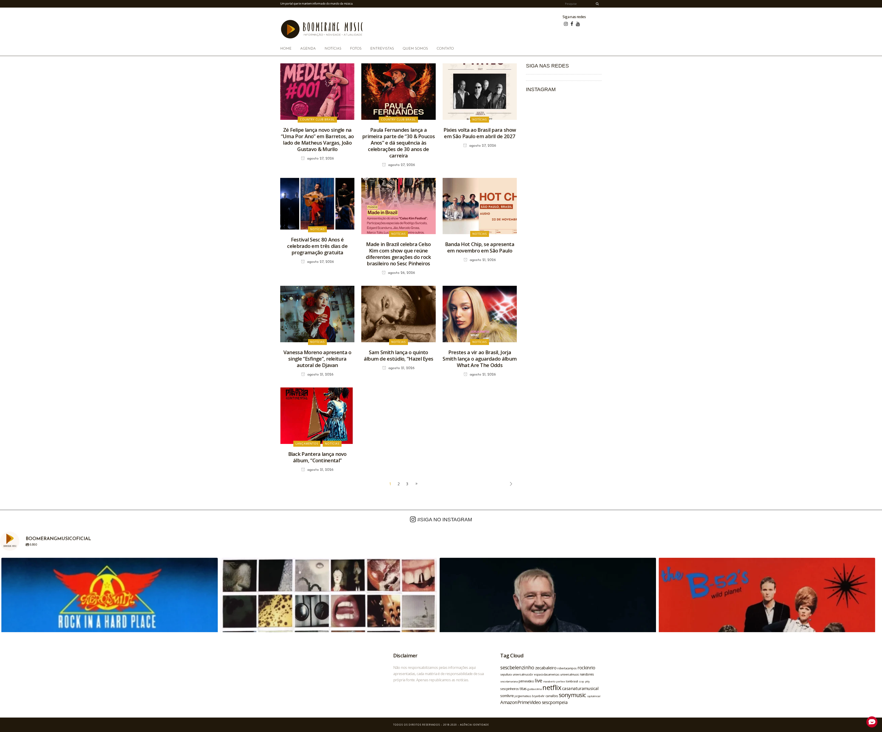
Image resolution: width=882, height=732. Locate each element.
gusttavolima (534, 689)
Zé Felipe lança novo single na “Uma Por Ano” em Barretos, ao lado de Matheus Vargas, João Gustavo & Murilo (317, 139)
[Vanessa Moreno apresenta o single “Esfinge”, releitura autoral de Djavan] (317, 313)
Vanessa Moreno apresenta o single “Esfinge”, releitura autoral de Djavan (317, 358)
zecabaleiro (545, 667)
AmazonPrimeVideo (520, 702)
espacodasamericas (546, 674)
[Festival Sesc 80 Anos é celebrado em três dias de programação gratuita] (317, 203)
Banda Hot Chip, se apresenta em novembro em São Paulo (479, 247)
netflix (552, 687)
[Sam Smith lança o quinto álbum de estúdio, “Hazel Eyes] (398, 313)
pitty (587, 681)
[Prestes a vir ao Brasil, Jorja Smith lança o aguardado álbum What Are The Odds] (480, 313)
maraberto (549, 681)
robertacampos (567, 668)
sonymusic (572, 695)
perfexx (560, 681)
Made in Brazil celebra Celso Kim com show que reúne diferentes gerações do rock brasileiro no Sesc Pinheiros (398, 254)
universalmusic (569, 674)
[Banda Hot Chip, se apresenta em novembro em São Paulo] (480, 205)
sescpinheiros (509, 689)
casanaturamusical (580, 688)
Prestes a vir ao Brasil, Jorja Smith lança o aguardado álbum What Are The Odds (480, 358)
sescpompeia (555, 702)
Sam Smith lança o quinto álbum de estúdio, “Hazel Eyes (398, 355)
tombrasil (572, 681)
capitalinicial (593, 696)
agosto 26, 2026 (401, 273)
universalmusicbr (523, 674)
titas (523, 688)
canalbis (552, 695)
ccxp (581, 681)
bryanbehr (538, 696)
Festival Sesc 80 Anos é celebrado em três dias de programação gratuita (317, 246)
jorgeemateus (522, 696)
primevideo (526, 681)
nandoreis (587, 674)
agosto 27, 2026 (320, 158)
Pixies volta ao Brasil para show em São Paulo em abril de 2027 (480, 133)
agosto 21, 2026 (482, 260)
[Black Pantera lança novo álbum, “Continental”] (317, 415)
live (538, 680)
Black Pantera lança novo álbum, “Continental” (317, 457)
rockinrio (586, 668)
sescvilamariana (509, 681)
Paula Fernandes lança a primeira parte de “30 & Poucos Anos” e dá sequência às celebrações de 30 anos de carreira (398, 142)
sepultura (506, 674)
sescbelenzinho (517, 667)
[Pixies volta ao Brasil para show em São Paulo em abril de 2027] (480, 91)
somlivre (507, 695)
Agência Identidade (474, 724)
